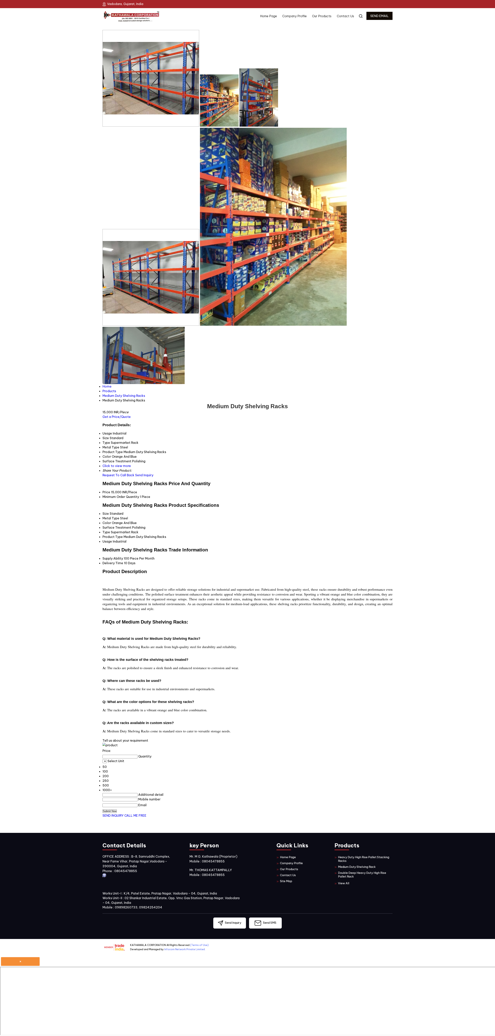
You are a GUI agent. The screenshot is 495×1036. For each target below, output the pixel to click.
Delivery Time (112, 563)
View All (343, 883)
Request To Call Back (118, 475)
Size (105, 513)
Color (106, 523)
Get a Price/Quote (116, 417)
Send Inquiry (144, 475)
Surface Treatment (116, 527)
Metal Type (110, 518)
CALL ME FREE (135, 815)
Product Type (112, 537)
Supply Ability (112, 558)
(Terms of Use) (199, 945)
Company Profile (294, 16)
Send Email (379, 16)
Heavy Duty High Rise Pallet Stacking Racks (363, 859)
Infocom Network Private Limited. (184, 949)
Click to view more (116, 466)
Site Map (286, 881)
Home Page (268, 16)
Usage (107, 541)
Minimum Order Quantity (120, 497)
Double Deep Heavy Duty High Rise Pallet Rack (362, 874)
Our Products (321, 16)
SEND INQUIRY (113, 815)
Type (106, 532)
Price (106, 492)
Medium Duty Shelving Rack (357, 867)
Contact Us (345, 16)
